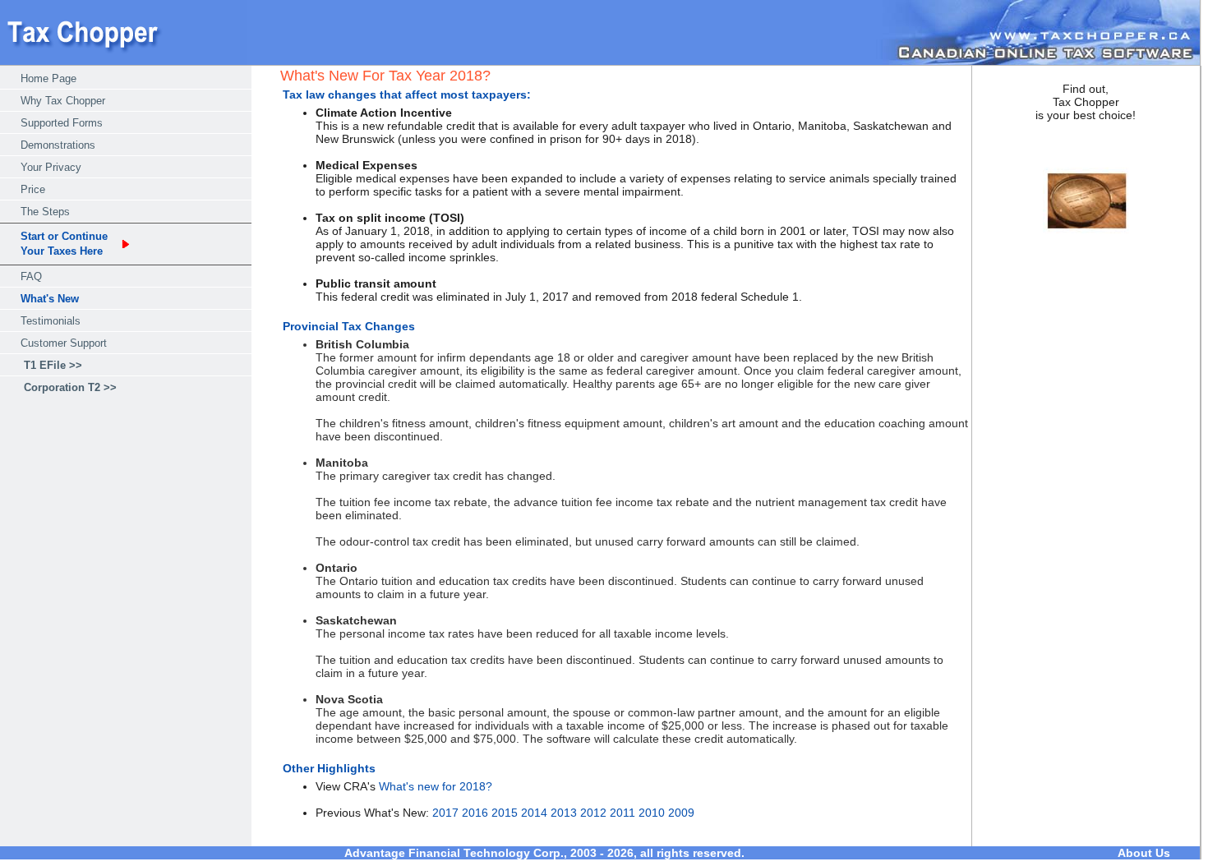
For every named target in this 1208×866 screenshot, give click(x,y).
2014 (534, 812)
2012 (593, 812)
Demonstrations (58, 145)
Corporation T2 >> (70, 387)
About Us (1144, 852)
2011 (622, 812)
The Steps (45, 211)
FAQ (31, 276)
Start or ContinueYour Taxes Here (64, 243)
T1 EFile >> (53, 365)
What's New (50, 299)
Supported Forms (62, 123)
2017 (445, 812)
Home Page (48, 78)
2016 (475, 812)
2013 (564, 812)
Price (33, 189)
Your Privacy (51, 167)
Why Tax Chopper (63, 100)
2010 (652, 812)
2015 (504, 812)
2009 (681, 812)
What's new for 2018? (435, 786)
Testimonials (51, 321)
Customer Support (64, 343)
